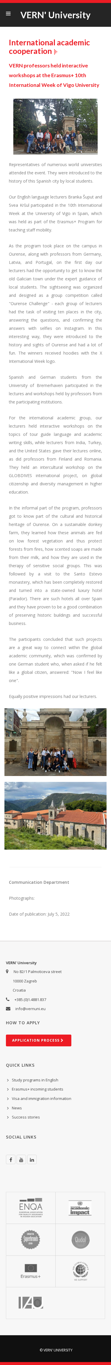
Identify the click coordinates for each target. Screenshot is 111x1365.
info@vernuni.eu (30, 1008)
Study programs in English (35, 1080)
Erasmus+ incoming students (37, 1089)
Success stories (26, 1117)
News (17, 1108)
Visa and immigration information (41, 1098)
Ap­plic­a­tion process (36, 1040)
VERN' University (55, 14)
